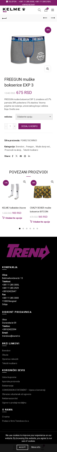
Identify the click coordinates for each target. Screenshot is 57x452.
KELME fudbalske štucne (14, 207)
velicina (8, 117)
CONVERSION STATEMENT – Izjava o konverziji (23, 390)
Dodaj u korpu (29, 126)
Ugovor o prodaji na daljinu (14, 403)
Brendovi (20, 146)
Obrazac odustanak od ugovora (16, 394)
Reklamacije (7, 386)
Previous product (45, 18)
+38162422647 (28, 5)
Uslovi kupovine (9, 377)
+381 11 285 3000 (26, 1)
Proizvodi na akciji (13, 150)
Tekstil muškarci (30, 150)
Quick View (24, 181)
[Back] (4, 18)
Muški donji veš (43, 146)
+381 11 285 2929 (43, 1)
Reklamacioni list (10, 398)
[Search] (39, 10)
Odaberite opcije (13, 218)
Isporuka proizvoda (11, 381)
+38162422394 (9, 329)
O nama (6, 417)
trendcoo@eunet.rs (11, 336)
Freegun (30, 146)
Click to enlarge (47, 69)
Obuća (5, 355)
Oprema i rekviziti (10, 359)
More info (35, 447)
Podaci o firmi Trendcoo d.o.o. (15, 421)
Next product (52, 18)
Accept (22, 447)
